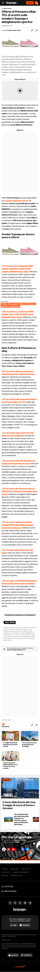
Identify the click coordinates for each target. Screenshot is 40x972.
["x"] (18, 849)
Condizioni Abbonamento (21, 872)
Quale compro (7, 8)
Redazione (5, 875)
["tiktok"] (4, 849)
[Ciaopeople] (20, 966)
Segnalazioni (14, 869)
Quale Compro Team (14, 30)
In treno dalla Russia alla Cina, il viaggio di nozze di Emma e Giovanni (19, 805)
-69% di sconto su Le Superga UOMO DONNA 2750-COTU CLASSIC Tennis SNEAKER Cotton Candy (18, 314)
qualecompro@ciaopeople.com (16, 649)
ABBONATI (29, 2)
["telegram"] (27, 849)
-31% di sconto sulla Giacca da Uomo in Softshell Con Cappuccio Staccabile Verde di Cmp (19, 491)
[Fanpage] (20, 909)
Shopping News (6, 720)
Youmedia (5, 869)
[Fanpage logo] (11, 3)
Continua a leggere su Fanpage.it (20, 615)
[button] (36, 30)
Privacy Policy (25, 869)
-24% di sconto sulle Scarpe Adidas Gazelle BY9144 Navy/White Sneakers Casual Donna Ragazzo (18, 525)
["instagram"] (8, 849)
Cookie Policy (6, 872)
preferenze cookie (16, 875)
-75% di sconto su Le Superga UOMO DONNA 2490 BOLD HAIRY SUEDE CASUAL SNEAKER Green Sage (17, 269)
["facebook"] (23, 849)
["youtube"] (13, 849)
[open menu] (2, 3)
